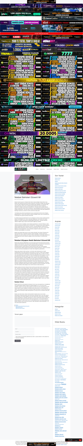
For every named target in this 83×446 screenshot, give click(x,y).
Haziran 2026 (57, 225)
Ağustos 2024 (57, 241)
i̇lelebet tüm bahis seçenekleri (58, 373)
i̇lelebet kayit (57, 354)
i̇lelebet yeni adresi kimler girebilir (59, 377)
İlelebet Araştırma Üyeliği (60, 208)
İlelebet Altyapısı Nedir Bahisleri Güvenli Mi (22, 306)
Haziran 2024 (57, 244)
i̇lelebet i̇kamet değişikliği (65, 353)
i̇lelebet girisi (58, 347)
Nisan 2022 (57, 287)
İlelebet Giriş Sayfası (59, 206)
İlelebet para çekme (65, 420)
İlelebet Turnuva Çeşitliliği (60, 200)
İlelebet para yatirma (58, 420)
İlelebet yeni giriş (58, 429)
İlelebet (37, 169)
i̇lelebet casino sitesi (59, 344)
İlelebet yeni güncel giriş (60, 431)
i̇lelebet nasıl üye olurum (58, 362)
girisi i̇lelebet (63, 330)
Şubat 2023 (57, 270)
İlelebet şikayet (59, 434)
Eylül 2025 (57, 228)
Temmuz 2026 (58, 223)
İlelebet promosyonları (60, 421)
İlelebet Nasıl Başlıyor (59, 187)
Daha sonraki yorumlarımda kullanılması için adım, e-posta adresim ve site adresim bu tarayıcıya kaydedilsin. (32, 337)
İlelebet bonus (59, 390)
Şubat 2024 (57, 251)
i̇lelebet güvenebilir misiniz (59, 349)
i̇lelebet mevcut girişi (58, 359)
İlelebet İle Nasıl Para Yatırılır (60, 190)
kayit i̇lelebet (57, 379)
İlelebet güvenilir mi (60, 414)
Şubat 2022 (57, 290)
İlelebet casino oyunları (60, 400)
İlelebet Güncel (58, 409)
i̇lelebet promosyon (58, 363)
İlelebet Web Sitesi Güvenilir (20, 308)
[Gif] (41, 80)
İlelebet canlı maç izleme (61, 397)
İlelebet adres (57, 385)
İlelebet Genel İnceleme (59, 195)
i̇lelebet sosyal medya (58, 367)
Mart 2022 (57, 288)
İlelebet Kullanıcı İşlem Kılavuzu (61, 205)
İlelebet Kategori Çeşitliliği (60, 193)
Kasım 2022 (57, 275)
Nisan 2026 (57, 227)
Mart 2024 (57, 249)
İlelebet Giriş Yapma (59, 197)
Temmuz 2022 (57, 282)
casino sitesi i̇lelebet (64, 329)
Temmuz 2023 (58, 262)
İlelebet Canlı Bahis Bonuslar (60, 192)
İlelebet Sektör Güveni (59, 198)
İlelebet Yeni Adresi (64, 169)
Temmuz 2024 (58, 243)
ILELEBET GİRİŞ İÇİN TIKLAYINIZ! (41, 33)
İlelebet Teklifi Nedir (59, 189)
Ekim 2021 (57, 296)
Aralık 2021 (57, 293)
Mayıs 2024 (57, 246)
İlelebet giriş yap (59, 407)
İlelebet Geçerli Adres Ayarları (60, 185)
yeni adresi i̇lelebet (59, 382)
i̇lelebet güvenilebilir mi (58, 350)
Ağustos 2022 (57, 280)
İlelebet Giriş (42, 169)
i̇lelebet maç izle (64, 357)
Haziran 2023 (57, 264)
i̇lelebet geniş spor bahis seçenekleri (59, 345)
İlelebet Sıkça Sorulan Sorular (59, 424)
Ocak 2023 (57, 272)
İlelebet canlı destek (60, 396)
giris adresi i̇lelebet (58, 330)
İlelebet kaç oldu (59, 417)
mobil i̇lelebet (63, 379)
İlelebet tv (57, 425)
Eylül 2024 (57, 240)
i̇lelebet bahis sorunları (58, 338)
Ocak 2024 (57, 253)
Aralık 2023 (57, 254)
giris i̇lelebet (57, 332)
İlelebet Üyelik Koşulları (59, 203)
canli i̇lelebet (57, 329)
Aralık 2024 (57, 235)
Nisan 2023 (57, 267)
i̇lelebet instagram (58, 353)
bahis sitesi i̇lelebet (63, 328)
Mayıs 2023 (57, 266)
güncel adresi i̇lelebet (58, 333)
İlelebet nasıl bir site (60, 419)
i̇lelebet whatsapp (59, 376)
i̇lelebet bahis (63, 335)
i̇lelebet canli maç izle (58, 343)
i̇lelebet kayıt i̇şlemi (62, 354)
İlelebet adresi (59, 387)
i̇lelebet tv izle (58, 372)
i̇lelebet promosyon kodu (60, 364)
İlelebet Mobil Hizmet (19, 307)
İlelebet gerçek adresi (61, 402)
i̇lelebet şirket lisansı (63, 378)
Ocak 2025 (57, 233)
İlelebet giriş (58, 404)
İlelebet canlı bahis (60, 392)
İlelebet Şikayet (49, 169)
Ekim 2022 (57, 277)
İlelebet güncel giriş (61, 412)
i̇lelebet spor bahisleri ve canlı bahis (59, 368)
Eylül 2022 (57, 279)
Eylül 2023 (57, 259)
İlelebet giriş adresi (60, 406)
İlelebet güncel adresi (61, 410)
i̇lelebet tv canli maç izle (60, 370)
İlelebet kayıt (57, 415)
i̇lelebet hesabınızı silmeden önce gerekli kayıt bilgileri (60, 352)
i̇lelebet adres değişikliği (64, 334)
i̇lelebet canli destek (59, 341)
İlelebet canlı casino (60, 394)
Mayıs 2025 (57, 230)
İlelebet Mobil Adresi (59, 202)
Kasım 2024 (57, 236)
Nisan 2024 (57, 248)
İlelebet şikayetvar (59, 436)
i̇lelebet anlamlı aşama (57, 335)
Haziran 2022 (57, 283)
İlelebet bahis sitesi (60, 389)
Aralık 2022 (57, 274)
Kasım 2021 (57, 295)
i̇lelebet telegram (57, 369)
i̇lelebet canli (57, 340)
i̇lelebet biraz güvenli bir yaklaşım (59, 339)
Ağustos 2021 (57, 300)
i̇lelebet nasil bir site (65, 359)
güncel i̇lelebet (64, 333)
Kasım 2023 (57, 256)
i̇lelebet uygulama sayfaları (58, 374)
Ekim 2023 (57, 257)
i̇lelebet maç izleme (58, 358)
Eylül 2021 (57, 298)
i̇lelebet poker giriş (65, 362)
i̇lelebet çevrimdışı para (58, 378)
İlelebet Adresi (58, 178)
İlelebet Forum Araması (59, 210)
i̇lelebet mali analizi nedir (58, 357)
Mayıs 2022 (57, 285)
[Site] (20, 58)
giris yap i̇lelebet (63, 332)
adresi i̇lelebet (57, 328)
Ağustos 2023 (57, 261)
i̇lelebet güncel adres (59, 348)
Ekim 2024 (57, 238)
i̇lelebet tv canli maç (63, 369)
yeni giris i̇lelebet (58, 384)
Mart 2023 (57, 269)
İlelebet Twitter (56, 169)
